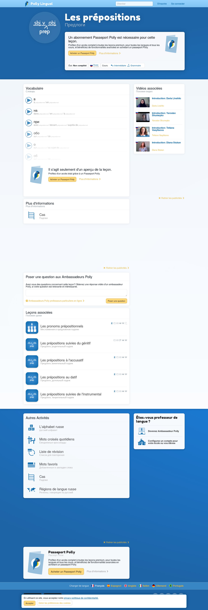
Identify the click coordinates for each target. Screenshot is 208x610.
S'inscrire (162, 3)
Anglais (131, 585)
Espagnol (115, 585)
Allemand (161, 585)
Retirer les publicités (116, 267)
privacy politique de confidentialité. (81, 598)
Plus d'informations (109, 53)
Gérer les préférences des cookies (55, 602)
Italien (145, 585)
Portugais (178, 585)
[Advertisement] (76, 246)
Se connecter (178, 3)
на (35, 110)
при (36, 121)
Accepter (30, 603)
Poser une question (116, 300)
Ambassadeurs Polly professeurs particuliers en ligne (55, 300)
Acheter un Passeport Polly (82, 53)
